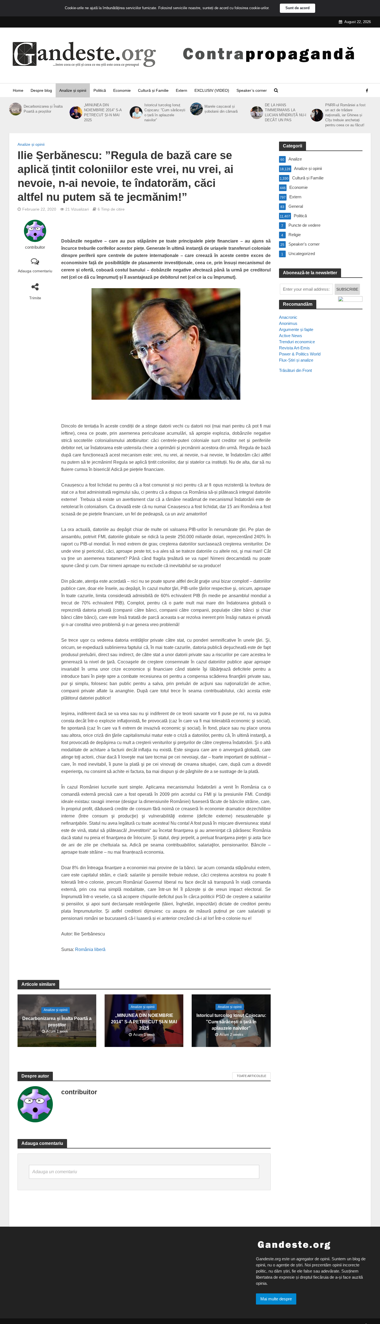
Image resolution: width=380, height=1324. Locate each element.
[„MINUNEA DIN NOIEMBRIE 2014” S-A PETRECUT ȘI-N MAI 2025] (75, 112)
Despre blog (41, 90)
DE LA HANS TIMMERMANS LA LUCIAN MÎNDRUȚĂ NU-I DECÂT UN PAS (285, 112)
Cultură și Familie (153, 90)
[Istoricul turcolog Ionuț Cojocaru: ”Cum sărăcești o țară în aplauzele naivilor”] (135, 112)
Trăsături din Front (295, 370)
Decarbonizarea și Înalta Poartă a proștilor (43, 108)
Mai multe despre (276, 1298)
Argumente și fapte (296, 329)
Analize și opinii (72, 90)
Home (18, 90)
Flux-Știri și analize (296, 360)
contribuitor (35, 247)
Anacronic (288, 317)
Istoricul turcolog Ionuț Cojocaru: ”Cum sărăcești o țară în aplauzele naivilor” (164, 112)
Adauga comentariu (35, 271)
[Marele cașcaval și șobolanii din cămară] (196, 109)
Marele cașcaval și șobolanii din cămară (221, 108)
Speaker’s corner (251, 90)
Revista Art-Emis (294, 347)
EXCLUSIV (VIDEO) (211, 90)
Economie (122, 90)
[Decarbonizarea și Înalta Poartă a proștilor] (15, 109)
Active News (290, 335)
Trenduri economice (297, 341)
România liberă (90, 949)
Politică (99, 90)
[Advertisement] (320, 478)
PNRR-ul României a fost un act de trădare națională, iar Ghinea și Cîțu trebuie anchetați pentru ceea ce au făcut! (345, 115)
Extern (181, 90)
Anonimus (288, 323)
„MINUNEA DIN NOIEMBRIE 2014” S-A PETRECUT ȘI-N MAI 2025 (103, 112)
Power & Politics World (299, 354)
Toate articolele (251, 1076)
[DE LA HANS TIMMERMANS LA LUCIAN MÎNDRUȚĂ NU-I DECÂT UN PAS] (256, 112)
